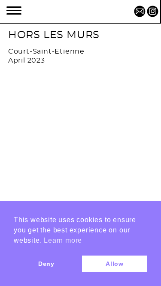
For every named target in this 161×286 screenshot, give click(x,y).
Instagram (152, 10)
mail (139, 10)
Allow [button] (115, 263)
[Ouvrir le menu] (14, 9)
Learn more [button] (63, 240)
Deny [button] (46, 263)
